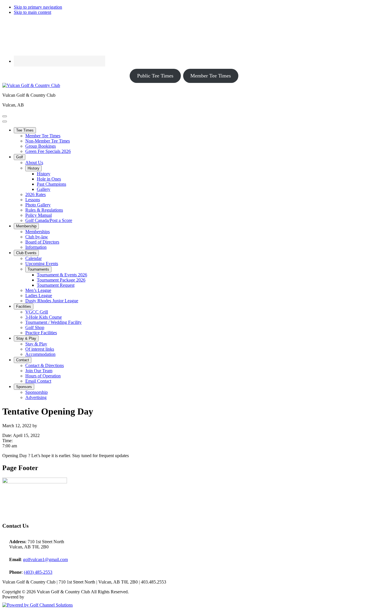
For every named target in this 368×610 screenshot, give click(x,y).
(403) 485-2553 (38, 572)
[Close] (4, 121)
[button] (25, 130)
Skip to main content (32, 12)
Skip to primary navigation (38, 7)
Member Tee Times (210, 76)
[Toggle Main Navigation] (4, 116)
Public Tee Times (155, 76)
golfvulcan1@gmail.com (45, 559)
